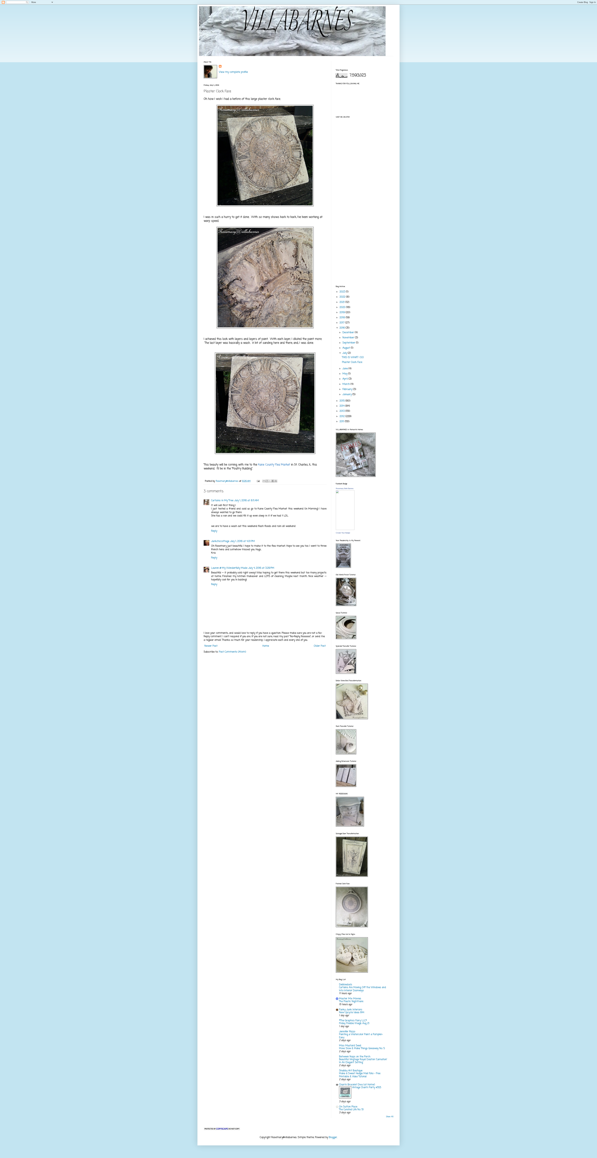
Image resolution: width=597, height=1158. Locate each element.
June (345, 369)
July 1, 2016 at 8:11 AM (246, 500)
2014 (342, 406)
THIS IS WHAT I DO (353, 357)
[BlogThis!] (266, 481)
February (347, 389)
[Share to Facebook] (272, 481)
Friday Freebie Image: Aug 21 (354, 1023)
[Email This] (264, 481)
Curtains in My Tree (222, 500)
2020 (343, 307)
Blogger (333, 1137)
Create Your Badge (343, 533)
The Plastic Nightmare (351, 1001)
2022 (343, 297)
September (349, 343)
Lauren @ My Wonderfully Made (229, 568)
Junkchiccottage (220, 541)
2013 (342, 411)
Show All (389, 1116)
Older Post (320, 646)
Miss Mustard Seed (350, 1046)
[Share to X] (269, 481)
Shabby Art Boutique (350, 1071)
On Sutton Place (348, 1107)
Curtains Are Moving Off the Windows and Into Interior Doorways (362, 989)
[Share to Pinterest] (275, 481)
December (348, 332)
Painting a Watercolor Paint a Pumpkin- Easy (361, 1036)
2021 (342, 302)
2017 (342, 323)
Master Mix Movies (350, 999)
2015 (342, 401)
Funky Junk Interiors (350, 1010)
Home (265, 646)
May (345, 374)
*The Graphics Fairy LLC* (353, 1021)
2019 (343, 312)
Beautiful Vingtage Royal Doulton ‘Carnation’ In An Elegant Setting (363, 1061)
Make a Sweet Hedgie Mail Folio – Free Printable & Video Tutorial (359, 1075)
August (346, 348)
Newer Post (211, 646)
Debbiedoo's (345, 985)
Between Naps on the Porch (354, 1057)
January (347, 394)
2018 (343, 318)
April (345, 379)
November (348, 338)
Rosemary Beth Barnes (345, 488)
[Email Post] (258, 481)
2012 (342, 416)
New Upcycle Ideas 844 (351, 1012)
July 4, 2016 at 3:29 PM (261, 568)
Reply (214, 531)
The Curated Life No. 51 (351, 1109)
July (345, 353)
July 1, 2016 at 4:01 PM (242, 541)
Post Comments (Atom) (232, 652)
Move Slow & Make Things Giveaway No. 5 (362, 1048)
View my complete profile (233, 72)
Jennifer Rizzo (347, 1032)
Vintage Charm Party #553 (366, 1087)
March (346, 384)
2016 (343, 328)
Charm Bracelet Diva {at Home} (357, 1085)
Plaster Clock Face (352, 362)
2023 (343, 292)
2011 (342, 421)
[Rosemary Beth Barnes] (345, 529)
